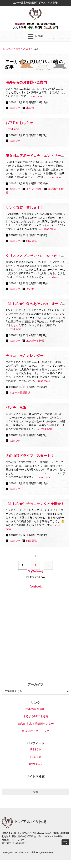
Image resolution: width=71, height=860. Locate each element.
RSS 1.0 (35, 749)
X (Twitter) (35, 571)
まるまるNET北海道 (35, 716)
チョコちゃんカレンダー (25, 356)
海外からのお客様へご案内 (26, 82)
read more (37, 96)
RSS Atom (35, 764)
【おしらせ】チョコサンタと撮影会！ (35, 504)
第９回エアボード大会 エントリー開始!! (38, 156)
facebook (36, 586)
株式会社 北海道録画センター (35, 723)
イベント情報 (34, 188)
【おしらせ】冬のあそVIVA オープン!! (37, 304)
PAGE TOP (65, 842)
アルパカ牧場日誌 (19, 392)
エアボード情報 (35, 340)
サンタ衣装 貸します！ (25, 207)
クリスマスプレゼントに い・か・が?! (36, 256)
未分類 (30, 107)
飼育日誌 (31, 240)
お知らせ (14, 107)
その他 (30, 288)
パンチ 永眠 (16, 407)
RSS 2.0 (35, 756)
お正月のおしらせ (19, 123)
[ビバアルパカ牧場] (35, 13)
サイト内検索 (35, 776)
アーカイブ (35, 684)
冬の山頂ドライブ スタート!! (29, 455)
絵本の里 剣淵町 (35, 708)
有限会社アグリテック (35, 730)
